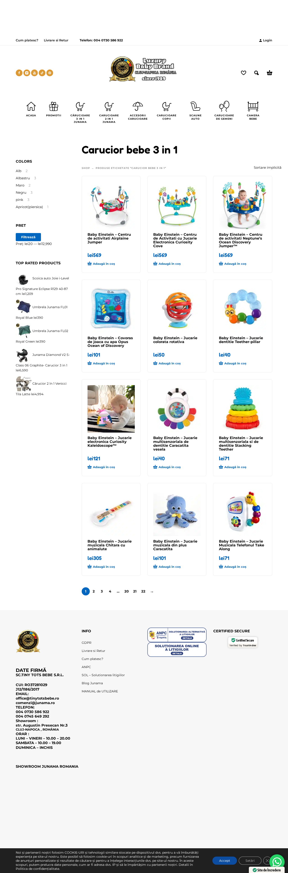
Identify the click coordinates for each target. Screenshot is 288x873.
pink (19, 200)
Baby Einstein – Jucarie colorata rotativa (175, 340)
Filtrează (28, 237)
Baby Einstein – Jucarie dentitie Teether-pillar (241, 340)
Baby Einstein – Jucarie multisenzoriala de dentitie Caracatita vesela (175, 443)
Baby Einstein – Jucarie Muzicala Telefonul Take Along (241, 545)
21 (135, 591)
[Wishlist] (243, 73)
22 (143, 591)
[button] (103, 263)
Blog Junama (92, 683)
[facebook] (19, 73)
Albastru (23, 178)
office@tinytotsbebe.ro (37, 698)
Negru (21, 193)
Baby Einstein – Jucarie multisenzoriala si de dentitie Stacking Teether (241, 443)
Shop (86, 168)
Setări (250, 861)
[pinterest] (49, 73)
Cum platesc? (27, 40)
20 (126, 591)
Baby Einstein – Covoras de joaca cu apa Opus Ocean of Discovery (110, 342)
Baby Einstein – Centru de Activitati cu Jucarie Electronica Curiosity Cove (175, 240)
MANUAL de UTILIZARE (100, 691)
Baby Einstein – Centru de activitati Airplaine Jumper (109, 238)
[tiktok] (42, 73)
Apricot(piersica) (29, 207)
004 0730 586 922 (108, 40)
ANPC (86, 667)
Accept (224, 861)
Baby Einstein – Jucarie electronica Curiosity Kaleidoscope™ (110, 442)
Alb (18, 171)
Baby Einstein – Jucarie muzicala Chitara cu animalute (110, 545)
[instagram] (26, 73)
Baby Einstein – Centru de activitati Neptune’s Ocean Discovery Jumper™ (240, 240)
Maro (20, 185)
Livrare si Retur (56, 40)
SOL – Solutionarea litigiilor (103, 675)
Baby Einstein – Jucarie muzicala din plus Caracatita (175, 545)
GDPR (86, 643)
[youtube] (34, 73)
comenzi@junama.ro (35, 702)
